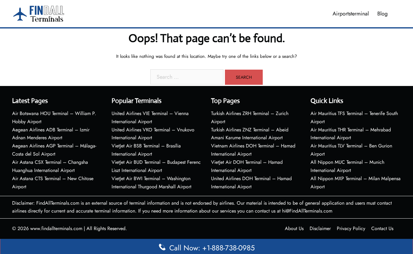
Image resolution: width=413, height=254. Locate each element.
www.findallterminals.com (56, 228)
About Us (294, 228)
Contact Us (382, 228)
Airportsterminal (351, 14)
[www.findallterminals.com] (38, 13)
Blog (382, 14)
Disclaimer (320, 228)
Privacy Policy (351, 228)
